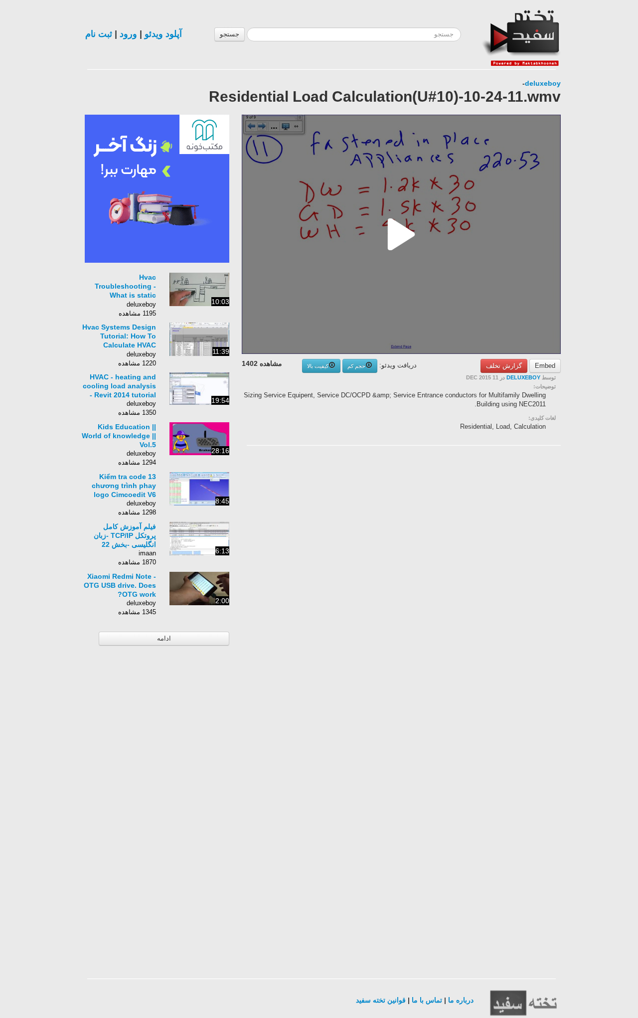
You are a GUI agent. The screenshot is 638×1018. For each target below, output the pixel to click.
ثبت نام (98, 34)
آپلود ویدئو (163, 34)
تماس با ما (427, 1000)
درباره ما (461, 1000)
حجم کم (356, 366)
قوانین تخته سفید (381, 1000)
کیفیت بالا (317, 366)
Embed (545, 365)
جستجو (229, 34)
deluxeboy (543, 83)
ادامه (164, 638)
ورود (128, 34)
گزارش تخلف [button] (504, 365)
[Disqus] (486, 579)
